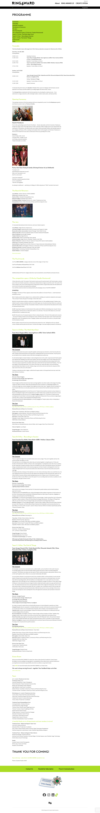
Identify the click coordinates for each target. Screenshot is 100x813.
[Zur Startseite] (50, 803)
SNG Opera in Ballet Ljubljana (47, 406)
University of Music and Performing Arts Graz (28, 406)
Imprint (51, 810)
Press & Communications (66, 769)
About (57, 3)
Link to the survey (16, 670)
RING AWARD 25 (67, 3)
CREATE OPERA (82, 3)
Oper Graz (14, 406)
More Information (16, 253)
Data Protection (55, 810)
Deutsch (86, 1)
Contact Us (29, 769)
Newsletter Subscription (45, 769)
